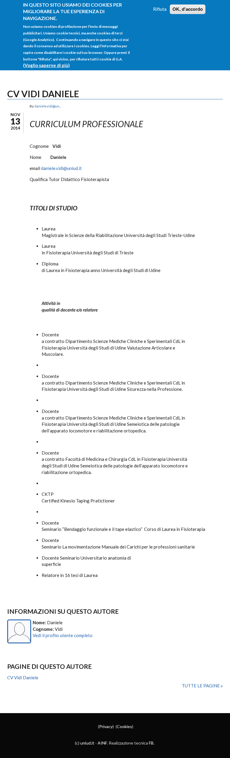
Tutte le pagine (201, 685)
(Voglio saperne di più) (46, 65)
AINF (102, 742)
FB (151, 742)
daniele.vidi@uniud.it (61, 168)
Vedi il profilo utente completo (63, 635)
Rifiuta (160, 9)
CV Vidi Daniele (22, 677)
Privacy (106, 726)
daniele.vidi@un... (47, 106)
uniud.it (87, 742)
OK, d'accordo (187, 9)
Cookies (124, 726)
